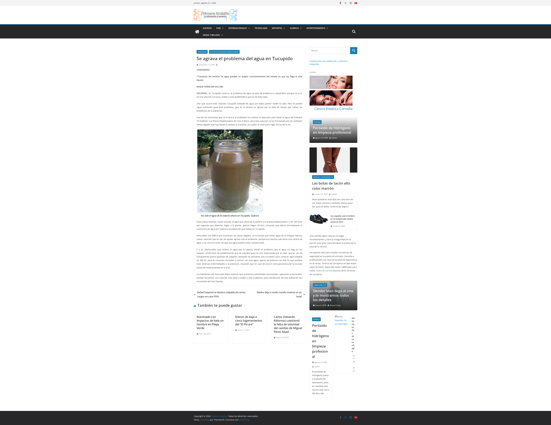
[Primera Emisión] (197, 31)
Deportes (277, 28)
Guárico (294, 28)
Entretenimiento (315, 28)
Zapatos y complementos (323, 177)
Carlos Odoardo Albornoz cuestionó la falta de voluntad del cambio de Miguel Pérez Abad (288, 324)
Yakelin (334, 194)
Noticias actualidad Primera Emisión (224, 52)
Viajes (348, 122)
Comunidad (202, 52)
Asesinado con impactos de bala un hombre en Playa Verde (210, 322)
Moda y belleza (211, 35)
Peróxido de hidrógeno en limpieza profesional (320, 318)
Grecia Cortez (342, 283)
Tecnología (261, 28)
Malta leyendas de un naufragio (330, 130)
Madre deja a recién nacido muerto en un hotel (279, 294)
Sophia (332, 138)
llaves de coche (323, 270)
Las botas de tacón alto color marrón (331, 186)
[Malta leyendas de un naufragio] (342, 322)
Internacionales (237, 28)
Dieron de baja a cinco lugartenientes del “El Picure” (248, 320)
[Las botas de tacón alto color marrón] (333, 160)
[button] (222, 28)
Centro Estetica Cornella (333, 108)
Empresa (316, 297)
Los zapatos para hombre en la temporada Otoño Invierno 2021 (342, 219)
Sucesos (207, 28)
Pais (218, 28)
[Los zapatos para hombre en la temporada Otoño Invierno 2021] (319, 221)
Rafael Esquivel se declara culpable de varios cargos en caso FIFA (221, 294)
